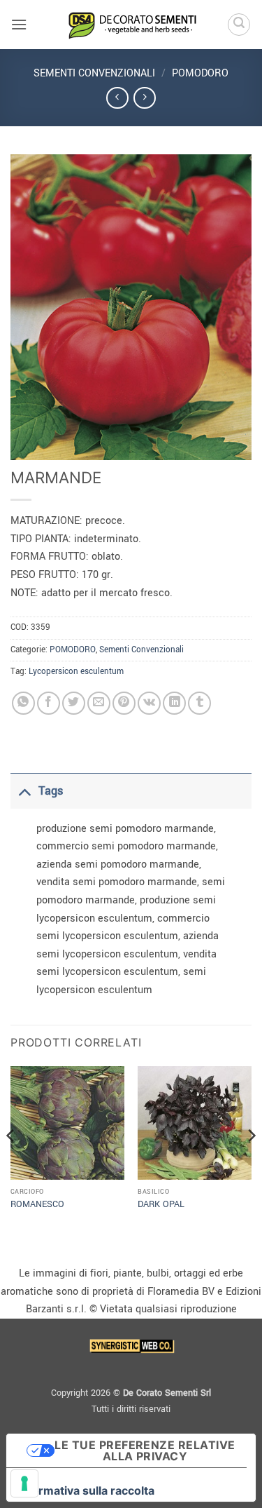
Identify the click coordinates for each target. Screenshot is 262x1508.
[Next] (250, 1164)
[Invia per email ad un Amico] (98, 703)
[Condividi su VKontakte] (149, 703)
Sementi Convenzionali (94, 73)
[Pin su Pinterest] (124, 703)
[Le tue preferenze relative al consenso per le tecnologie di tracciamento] (24, 1483)
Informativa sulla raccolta (85, 1490)
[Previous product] (144, 98)
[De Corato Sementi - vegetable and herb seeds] (131, 24)
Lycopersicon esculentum (76, 672)
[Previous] (11, 1164)
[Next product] (117, 98)
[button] (18, 24)
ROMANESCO (37, 1205)
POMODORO (200, 73)
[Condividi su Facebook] (48, 703)
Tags (50, 791)
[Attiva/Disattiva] (24, 791)
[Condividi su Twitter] (73, 703)
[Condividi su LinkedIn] (174, 703)
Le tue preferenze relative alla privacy (144, 1450)
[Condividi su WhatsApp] (23, 703)
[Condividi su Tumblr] (199, 703)
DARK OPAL (161, 1205)
